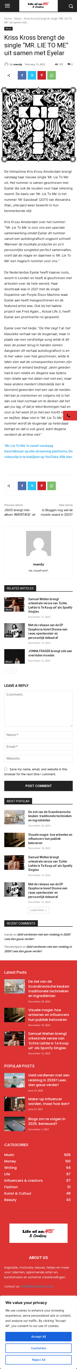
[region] (38, 1332)
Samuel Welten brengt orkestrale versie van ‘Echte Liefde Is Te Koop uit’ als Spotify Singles (48, 1040)
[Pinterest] (41, 75)
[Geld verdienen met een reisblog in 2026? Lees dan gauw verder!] (14, 1080)
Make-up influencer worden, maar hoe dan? (49, 1101)
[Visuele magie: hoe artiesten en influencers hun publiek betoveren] (14, 840)
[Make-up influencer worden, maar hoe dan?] (14, 1104)
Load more (37, 910)
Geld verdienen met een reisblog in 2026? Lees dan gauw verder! (49, 1080)
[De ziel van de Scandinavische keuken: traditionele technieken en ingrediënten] (14, 817)
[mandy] (7, 64)
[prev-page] (7, 671)
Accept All (38, 1336)
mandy (17, 64)
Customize (38, 1348)
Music (18, 18)
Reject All (38, 1359)
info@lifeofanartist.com (37, 1286)
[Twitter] (32, 75)
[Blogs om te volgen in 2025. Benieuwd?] (14, 1124)
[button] (70, 415)
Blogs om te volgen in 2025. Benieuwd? (46, 1121)
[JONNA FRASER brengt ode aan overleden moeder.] (14, 656)
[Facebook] (22, 75)
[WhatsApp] (51, 75)
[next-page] (13, 671)
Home (8, 18)
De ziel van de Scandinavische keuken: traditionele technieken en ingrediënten (50, 816)
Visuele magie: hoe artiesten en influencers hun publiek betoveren (50, 839)
